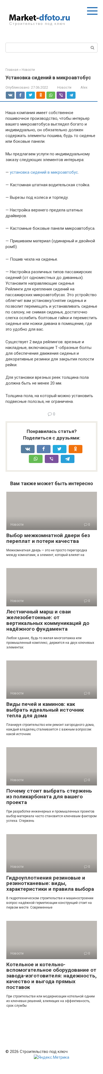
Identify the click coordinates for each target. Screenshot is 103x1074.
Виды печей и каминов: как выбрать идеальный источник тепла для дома (45, 710)
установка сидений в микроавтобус (44, 172)
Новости (64, 87)
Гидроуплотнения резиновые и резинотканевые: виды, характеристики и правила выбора (50, 883)
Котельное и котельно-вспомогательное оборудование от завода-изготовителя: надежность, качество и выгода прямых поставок (51, 976)
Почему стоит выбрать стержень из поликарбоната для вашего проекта (49, 796)
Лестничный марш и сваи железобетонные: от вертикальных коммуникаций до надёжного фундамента (47, 620)
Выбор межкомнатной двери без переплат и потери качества (48, 538)
